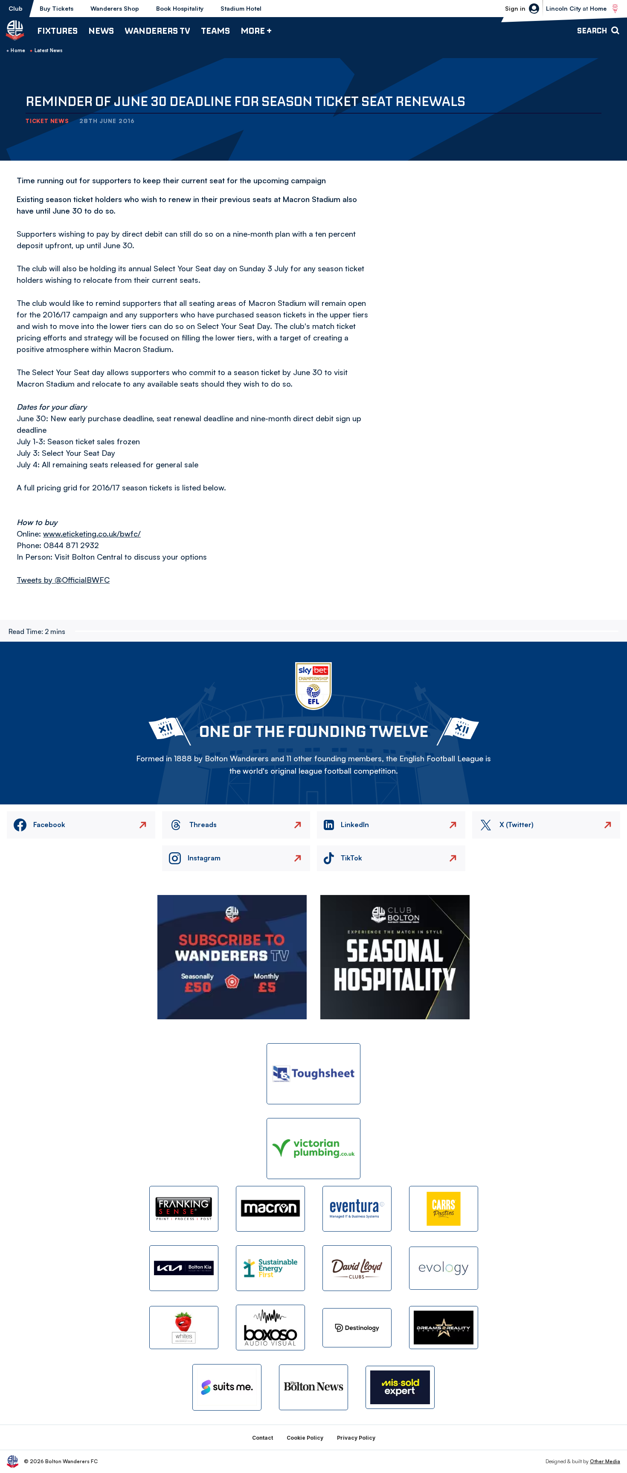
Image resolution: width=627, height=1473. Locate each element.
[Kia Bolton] (183, 1268)
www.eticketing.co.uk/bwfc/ (92, 533)
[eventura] (357, 1209)
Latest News (49, 50)
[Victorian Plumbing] (313, 1148)
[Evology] (443, 1268)
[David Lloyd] (357, 1268)
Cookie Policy (305, 1438)
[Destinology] (357, 1327)
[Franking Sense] (183, 1209)
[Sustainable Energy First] (270, 1268)
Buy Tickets (56, 8)
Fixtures (57, 30)
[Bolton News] (313, 1387)
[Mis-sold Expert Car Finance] (400, 1387)
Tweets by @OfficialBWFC (63, 579)
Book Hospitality (179, 8)
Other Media (605, 1461)
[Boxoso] (270, 1327)
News (101, 30)
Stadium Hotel (241, 8)
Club (16, 8)
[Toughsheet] (313, 1073)
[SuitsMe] (226, 1387)
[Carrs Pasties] (443, 1209)
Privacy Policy (356, 1438)
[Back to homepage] (15, 30)
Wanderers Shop (114, 8)
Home (18, 50)
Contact (262, 1438)
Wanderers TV (157, 30)
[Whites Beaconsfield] (183, 1327)
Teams (215, 30)
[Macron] (270, 1209)
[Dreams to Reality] (443, 1327)
